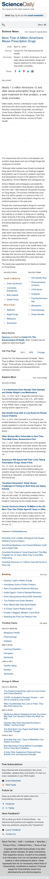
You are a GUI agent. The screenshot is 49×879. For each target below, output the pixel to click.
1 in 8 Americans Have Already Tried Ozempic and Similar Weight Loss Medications (23, 391)
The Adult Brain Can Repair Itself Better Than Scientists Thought (24, 730)
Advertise (41, 841)
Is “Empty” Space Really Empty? (18, 608)
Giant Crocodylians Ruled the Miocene (21, 588)
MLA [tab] (23, 352)
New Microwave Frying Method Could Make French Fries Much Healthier (23, 746)
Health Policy (13, 299)
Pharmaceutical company (38, 284)
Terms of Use (40, 845)
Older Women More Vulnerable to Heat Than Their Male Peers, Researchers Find (22, 438)
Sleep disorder (37, 314)
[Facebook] (15, 71)
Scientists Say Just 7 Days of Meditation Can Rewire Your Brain (24, 740)
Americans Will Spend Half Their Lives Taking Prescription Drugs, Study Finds (23, 461)
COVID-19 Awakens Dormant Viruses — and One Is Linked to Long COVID (24, 698)
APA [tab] (31, 352)
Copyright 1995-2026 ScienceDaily (19, 848)
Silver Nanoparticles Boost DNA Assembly (23, 596)
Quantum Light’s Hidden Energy (18, 580)
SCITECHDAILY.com (19, 531)
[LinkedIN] (28, 71)
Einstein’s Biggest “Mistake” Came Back (21, 612)
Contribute (29, 841)
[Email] (32, 71)
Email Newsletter (13, 780)
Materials (6, 337)
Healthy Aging (10, 665)
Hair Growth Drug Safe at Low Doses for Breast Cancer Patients (24, 414)
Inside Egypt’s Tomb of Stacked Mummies (22, 592)
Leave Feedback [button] (13, 829)
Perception (8, 653)
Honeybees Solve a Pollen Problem (20, 584)
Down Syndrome (14, 283)
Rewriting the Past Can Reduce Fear (20, 616)
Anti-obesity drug (38, 277)
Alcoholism (12, 323)
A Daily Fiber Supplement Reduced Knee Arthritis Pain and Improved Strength (22, 753)
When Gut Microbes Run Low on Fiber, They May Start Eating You (23, 704)
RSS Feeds (11, 784)
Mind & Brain (9, 304)
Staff (20, 841)
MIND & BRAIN (7, 645)
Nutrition (7, 669)
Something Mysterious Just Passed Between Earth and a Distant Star (24, 546)
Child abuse (36, 289)
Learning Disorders (12, 649)
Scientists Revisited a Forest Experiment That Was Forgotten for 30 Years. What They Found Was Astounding (24, 555)
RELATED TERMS (34, 272)
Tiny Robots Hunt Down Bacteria (18, 600)
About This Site (9, 841)
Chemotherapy (37, 310)
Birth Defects (12, 295)
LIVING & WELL (7, 661)
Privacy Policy (9, 845)
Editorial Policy (25, 845)
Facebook (10, 803)
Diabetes (8, 641)
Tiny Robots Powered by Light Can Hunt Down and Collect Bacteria (24, 692)
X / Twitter (10, 807)
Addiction (11, 309)
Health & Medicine (12, 278)
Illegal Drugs (12, 314)
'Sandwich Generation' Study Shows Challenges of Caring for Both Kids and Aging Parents (24, 486)
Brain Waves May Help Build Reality (20, 604)
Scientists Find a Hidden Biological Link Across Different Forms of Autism (23, 539)
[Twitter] (19, 71)
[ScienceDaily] (18, 4)
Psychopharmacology (39, 300)
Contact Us (11, 833)
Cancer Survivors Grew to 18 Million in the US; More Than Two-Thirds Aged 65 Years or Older (24, 508)
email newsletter (35, 15)
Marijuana (11, 318)
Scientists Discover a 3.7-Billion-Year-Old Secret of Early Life (24, 563)
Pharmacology (10, 636)
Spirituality (8, 657)
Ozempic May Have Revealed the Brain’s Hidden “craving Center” (22, 723)
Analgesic (35, 293)
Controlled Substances (12, 289)
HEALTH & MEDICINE (9, 628)
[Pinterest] (23, 71)
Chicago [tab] (41, 352)
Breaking (6, 574)
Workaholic (36, 305)
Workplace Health (12, 632)
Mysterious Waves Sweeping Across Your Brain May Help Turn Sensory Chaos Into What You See (25, 716)
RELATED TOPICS (10, 272)
